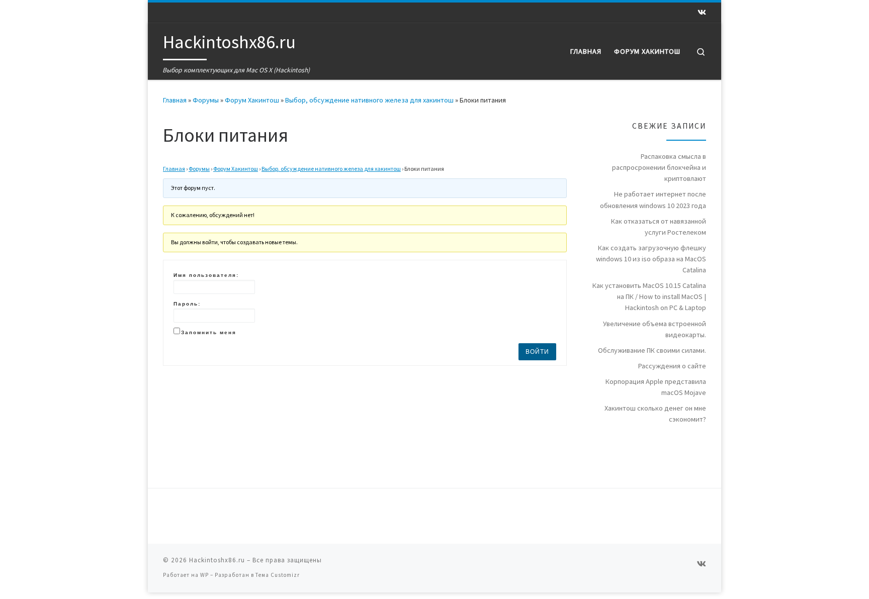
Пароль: (187, 304)
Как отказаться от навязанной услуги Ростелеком (658, 227)
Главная (175, 100)
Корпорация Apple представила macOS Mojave (655, 387)
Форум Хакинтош (252, 100)
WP (204, 574)
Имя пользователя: (206, 275)
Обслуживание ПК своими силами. (652, 350)
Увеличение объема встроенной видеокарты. (654, 329)
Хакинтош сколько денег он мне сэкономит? (655, 414)
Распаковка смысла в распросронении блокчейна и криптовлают (659, 167)
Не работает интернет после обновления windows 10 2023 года (653, 199)
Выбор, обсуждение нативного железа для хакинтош (369, 100)
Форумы (206, 100)
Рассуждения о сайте (672, 365)
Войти (537, 351)
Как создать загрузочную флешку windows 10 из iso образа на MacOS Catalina (651, 258)
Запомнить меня (208, 332)
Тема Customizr (277, 574)
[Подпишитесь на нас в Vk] (702, 12)
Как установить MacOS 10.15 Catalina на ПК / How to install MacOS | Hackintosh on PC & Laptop (649, 296)
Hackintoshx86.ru (217, 560)
